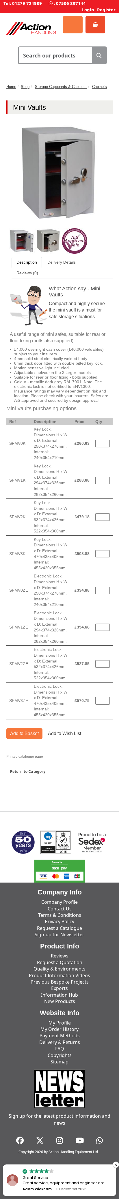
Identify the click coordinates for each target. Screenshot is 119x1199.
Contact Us (60, 908)
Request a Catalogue (59, 928)
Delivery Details (61, 262)
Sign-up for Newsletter (59, 934)
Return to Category (27, 771)
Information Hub (59, 995)
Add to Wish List (64, 733)
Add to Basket (24, 733)
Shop (25, 86)
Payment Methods (60, 1035)
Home (11, 86)
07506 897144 (71, 3)
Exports (59, 988)
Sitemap (59, 1061)
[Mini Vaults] (22, 241)
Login (88, 9)
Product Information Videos (59, 975)
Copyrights (60, 1055)
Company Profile (59, 902)
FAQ (59, 1048)
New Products (59, 1001)
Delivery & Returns (59, 1042)
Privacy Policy (59, 921)
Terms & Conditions (59, 915)
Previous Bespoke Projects (60, 982)
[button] (116, 1165)
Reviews (59, 956)
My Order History (59, 1029)
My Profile (60, 1023)
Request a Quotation (59, 962)
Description (26, 262)
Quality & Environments (59, 969)
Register (106, 9)
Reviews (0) (27, 273)
